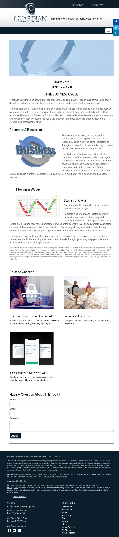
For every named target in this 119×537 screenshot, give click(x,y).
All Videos (66, 529)
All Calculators (68, 532)
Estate (64, 512)
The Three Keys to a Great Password (31, 315)
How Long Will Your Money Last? (28, 372)
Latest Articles (68, 526)
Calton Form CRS (19, 496)
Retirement (67, 506)
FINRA (9, 487)
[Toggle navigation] (108, 30)
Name (12, 399)
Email (12, 408)
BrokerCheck (57, 456)
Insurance (66, 515)
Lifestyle (65, 524)
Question (14, 418)
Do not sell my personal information (54, 476)
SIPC (16, 487)
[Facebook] (116, 22)
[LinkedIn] (116, 33)
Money (65, 521)
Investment (67, 509)
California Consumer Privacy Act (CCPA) (80, 474)
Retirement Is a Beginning (79, 315)
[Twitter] (116, 27)
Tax (63, 518)
